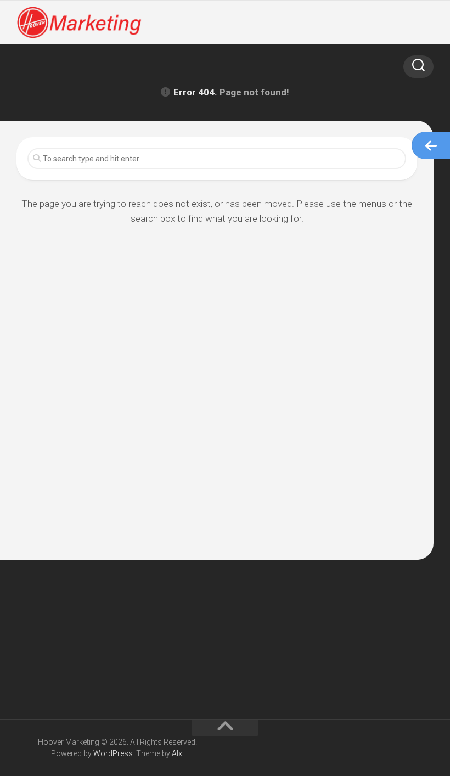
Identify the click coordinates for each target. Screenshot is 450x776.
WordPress (113, 753)
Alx (177, 753)
